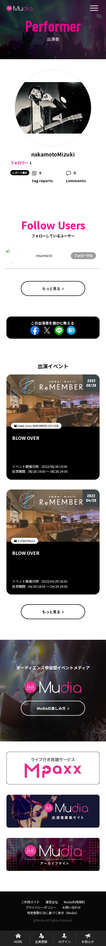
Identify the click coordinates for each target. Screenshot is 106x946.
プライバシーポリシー (40, 907)
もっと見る (51, 288)
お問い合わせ (71, 907)
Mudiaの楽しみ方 (51, 708)
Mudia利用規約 (74, 902)
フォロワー (19, 162)
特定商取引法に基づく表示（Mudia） (53, 912)
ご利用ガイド (30, 902)
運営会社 (52, 902)
